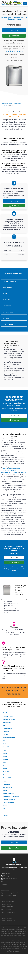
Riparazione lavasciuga (7, 909)
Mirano (5, 768)
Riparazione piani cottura (8, 920)
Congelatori (15, 472)
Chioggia (5, 734)
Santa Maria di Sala (8, 802)
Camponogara (7, 722)
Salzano (5, 790)
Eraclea (5, 744)
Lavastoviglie (10, 468)
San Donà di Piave (8, 793)
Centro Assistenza (7, 103)
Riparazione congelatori (7, 901)
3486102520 (14, 30)
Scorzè (5, 805)
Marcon (5, 756)
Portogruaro (6, 784)
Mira (4, 765)
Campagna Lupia (8, 716)
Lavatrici (3, 468)
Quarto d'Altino (7, 787)
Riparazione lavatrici (7, 918)
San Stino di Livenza (9, 799)
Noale (4, 775)
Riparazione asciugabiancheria (9, 892)
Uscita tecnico (5, 890)
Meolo (4, 762)
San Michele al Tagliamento (11, 796)
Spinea (5, 809)
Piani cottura (16, 470)
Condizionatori (5, 470)
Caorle (5, 725)
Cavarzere (6, 731)
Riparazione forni (6, 904)
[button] (1, 361)
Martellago (6, 759)
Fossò (4, 750)
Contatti (3, 887)
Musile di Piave (7, 771)
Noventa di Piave (8, 778)
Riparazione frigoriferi (7, 906)
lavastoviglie (17, 103)
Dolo (4, 740)
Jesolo (5, 753)
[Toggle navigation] (25, 3)
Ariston (6, 105)
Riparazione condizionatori (8, 895)
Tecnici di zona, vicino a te (14, 51)
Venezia (5, 713)
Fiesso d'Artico (7, 747)
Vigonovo (5, 815)
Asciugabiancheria (6, 472)
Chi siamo (4, 884)
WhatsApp (15, 36)
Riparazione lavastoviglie (8, 912)
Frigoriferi (17, 468)
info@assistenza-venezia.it (10, 878)
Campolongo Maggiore (9, 719)
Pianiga (5, 781)
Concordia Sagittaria (9, 737)
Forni (11, 470)
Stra (4, 812)
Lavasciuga (23, 472)
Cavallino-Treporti (8, 728)
